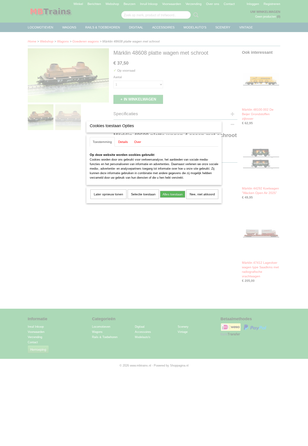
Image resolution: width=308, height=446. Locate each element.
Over (137, 142)
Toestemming (102, 142)
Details (123, 142)
